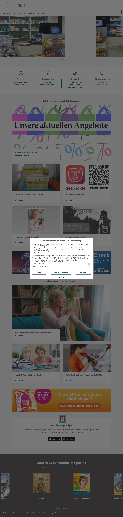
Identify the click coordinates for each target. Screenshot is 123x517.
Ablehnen (39, 272)
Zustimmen (83, 272)
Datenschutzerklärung (75, 257)
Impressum (61, 277)
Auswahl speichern (61, 272)
